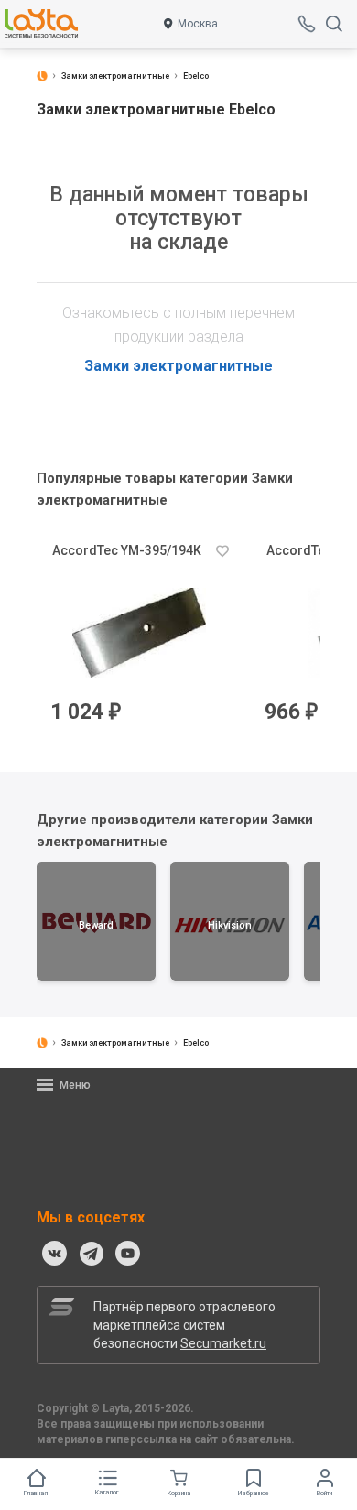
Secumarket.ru (223, 1343)
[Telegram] (91, 1253)
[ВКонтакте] (55, 1253)
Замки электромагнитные (178, 366)
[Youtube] (128, 1253)
